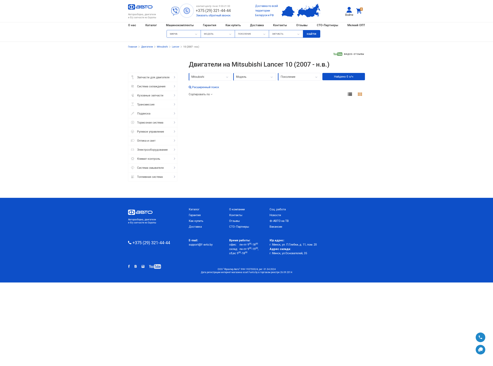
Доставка (257, 25)
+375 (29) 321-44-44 (213, 10)
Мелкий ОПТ (356, 25)
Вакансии (276, 226)
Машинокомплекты (180, 25)
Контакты (280, 25)
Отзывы (302, 25)
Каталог (151, 25)
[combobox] (210, 77)
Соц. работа (279, 209)
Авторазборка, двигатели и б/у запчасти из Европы (142, 221)
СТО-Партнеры (327, 25)
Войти (349, 15)
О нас (132, 25)
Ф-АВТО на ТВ (279, 221)
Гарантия (209, 25)
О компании (237, 209)
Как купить (233, 25)
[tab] (350, 95)
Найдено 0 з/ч (343, 76)
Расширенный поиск (205, 87)
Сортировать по (200, 94)
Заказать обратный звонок (213, 15)
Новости (275, 215)
